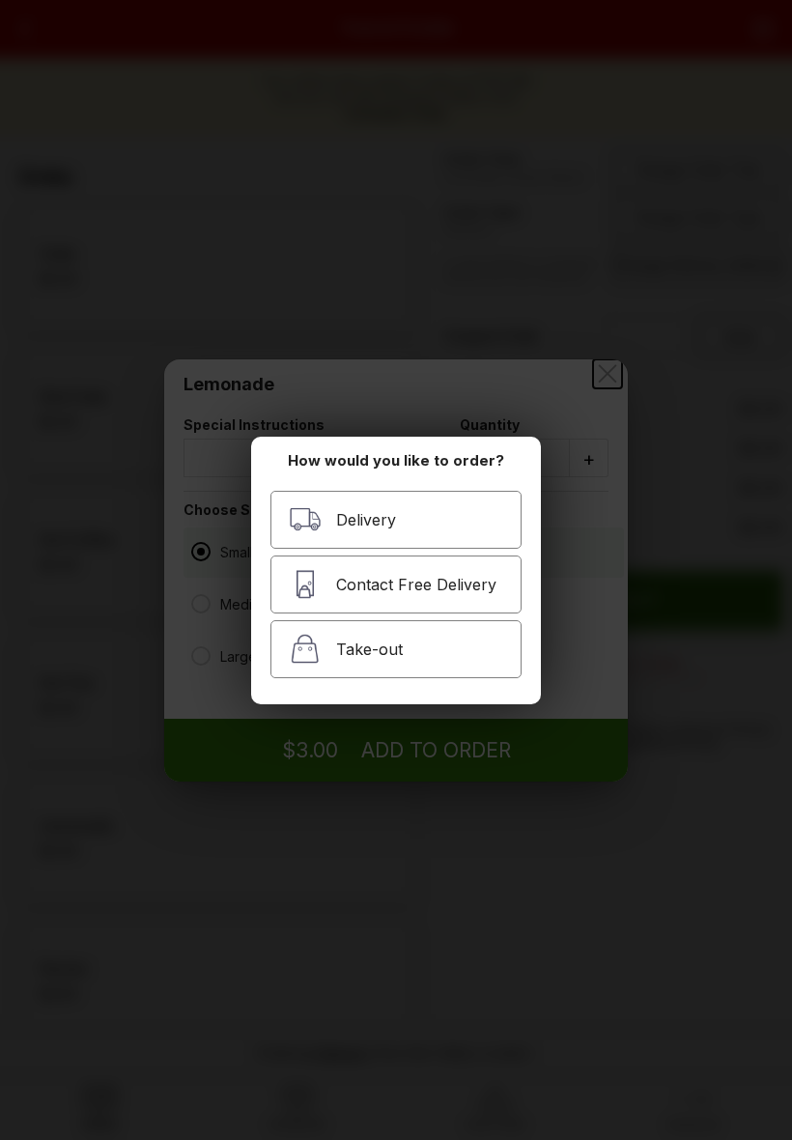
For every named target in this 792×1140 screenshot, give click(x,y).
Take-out (369, 649)
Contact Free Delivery (416, 584)
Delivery (366, 519)
